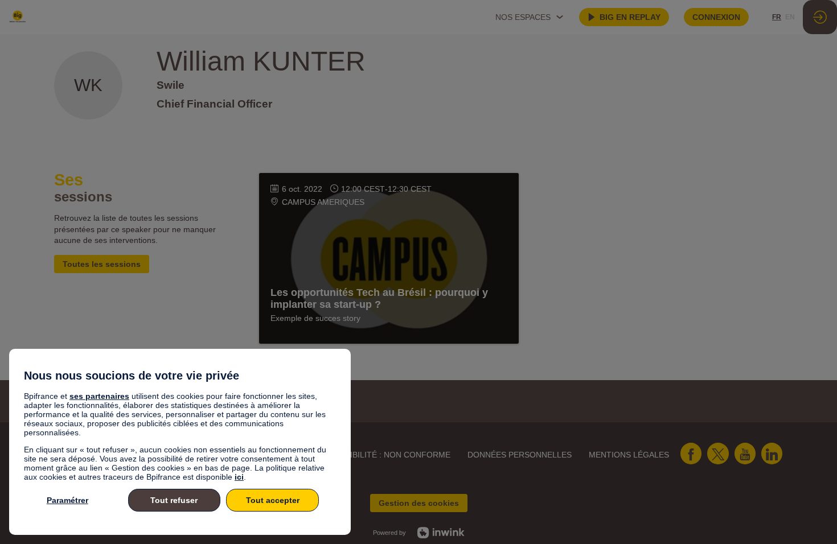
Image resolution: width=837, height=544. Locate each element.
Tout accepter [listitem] (272, 500)
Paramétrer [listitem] (67, 500)
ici (239, 476)
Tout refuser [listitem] (174, 500)
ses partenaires (99, 396)
